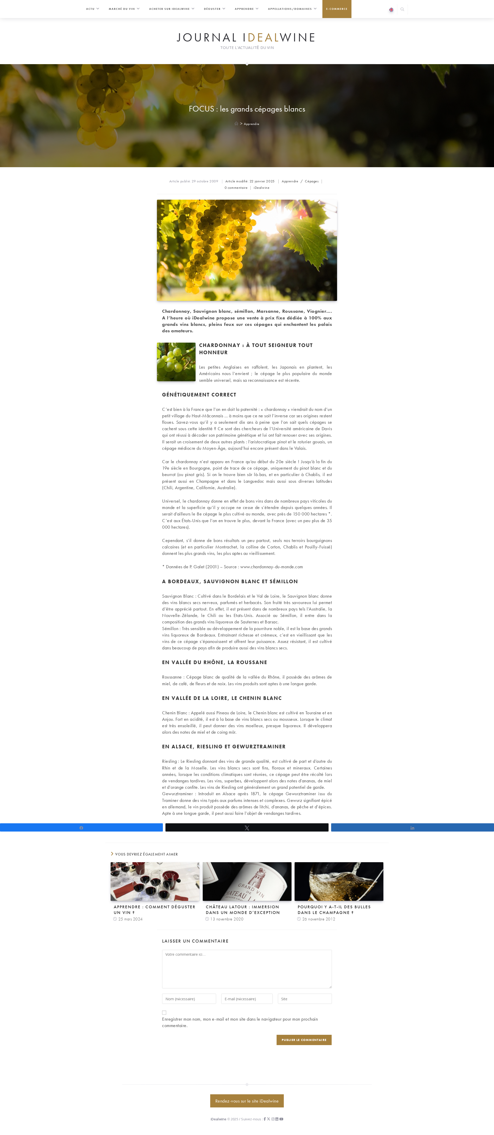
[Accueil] (237, 124)
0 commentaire (236, 187)
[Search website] (402, 10)
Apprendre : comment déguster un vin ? (155, 909)
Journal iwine (247, 37)
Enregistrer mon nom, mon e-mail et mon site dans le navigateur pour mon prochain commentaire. (240, 1022)
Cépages (312, 181)
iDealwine (261, 187)
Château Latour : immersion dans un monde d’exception (243, 909)
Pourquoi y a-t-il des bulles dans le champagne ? (334, 909)
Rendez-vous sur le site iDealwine (247, 1101)
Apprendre (251, 124)
